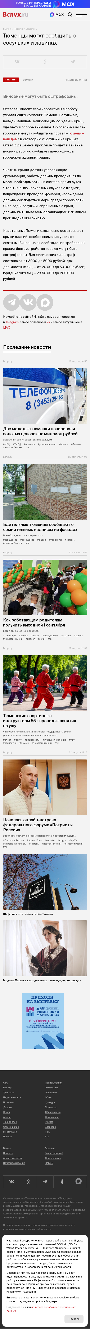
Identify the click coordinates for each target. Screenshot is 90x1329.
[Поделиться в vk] (17, 62)
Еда (47, 1136)
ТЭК (47, 1131)
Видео (6, 1148)
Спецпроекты (53, 1158)
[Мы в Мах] (57, 14)
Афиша (7, 1117)
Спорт (6, 1112)
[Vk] (11, 1181)
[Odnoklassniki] (28, 1181)
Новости (18, 29)
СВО (5, 1082)
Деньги (7, 1107)
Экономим (51, 1087)
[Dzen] (61, 1181)
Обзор (48, 1097)
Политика (8, 1102)
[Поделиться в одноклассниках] (45, 62)
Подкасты (51, 1107)
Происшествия (53, 1082)
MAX (6, 327)
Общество (30, 29)
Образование (52, 1112)
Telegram (12, 322)
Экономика (52, 1117)
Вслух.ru (15, 14)
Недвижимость (12, 1097)
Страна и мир (11, 1127)
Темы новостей (54, 1153)
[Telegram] (45, 1181)
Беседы (7, 1087)
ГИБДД (49, 1163)
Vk (48, 322)
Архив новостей (12, 1158)
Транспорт (9, 1092)
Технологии (10, 1122)
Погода (7, 1136)
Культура (50, 1102)
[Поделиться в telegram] (73, 62)
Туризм (49, 1122)
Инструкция (10, 1131)
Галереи (50, 1148)
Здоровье (50, 1127)
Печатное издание (14, 1163)
